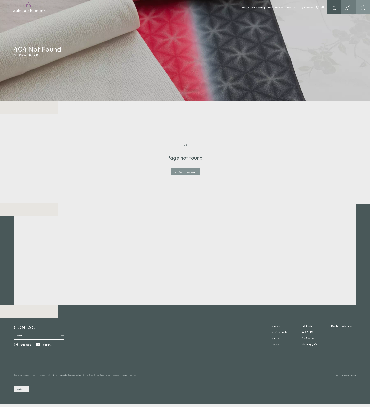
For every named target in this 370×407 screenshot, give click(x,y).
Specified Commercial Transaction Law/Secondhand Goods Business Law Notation (83, 375)
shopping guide (309, 344)
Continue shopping (185, 171)
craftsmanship (279, 332)
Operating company (22, 375)
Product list (308, 338)
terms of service (129, 375)
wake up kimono (350, 375)
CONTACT (363, 9)
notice (275, 344)
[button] (275, 7)
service (276, 338)
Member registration (342, 326)
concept (276, 326)
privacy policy (39, 375)
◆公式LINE (308, 332)
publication (307, 326)
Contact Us (20, 335)
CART (334, 8)
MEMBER (348, 9)
